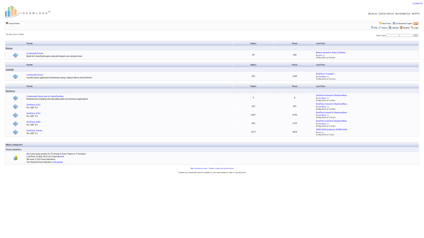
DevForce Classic (34, 130)
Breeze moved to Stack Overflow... (331, 52)
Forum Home (14, 23)
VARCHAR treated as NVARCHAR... (332, 129)
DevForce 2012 (33, 105)
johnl (320, 55)
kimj (319, 132)
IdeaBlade (322, 77)
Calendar (395, 28)
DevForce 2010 (33, 113)
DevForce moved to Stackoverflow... (332, 95)
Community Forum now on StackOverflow (45, 96)
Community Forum (34, 53)
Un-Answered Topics (404, 23)
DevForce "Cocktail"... (325, 74)
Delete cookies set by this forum (221, 168)
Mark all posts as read (198, 168)
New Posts (386, 23)
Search (384, 28)
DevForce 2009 (33, 122)
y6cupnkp (58, 162)
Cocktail (10, 69)
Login (416, 28)
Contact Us (418, 3)
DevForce (10, 91)
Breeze (9, 48)
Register (406, 28)
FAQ (375, 28)
